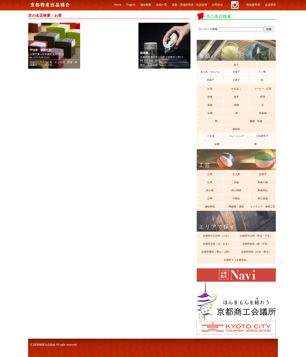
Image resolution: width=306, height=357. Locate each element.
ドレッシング (236, 136)
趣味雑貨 (210, 206)
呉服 (236, 182)
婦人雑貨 (236, 190)
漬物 (236, 104)
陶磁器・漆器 (236, 206)
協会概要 (145, 4)
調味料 (236, 129)
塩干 (236, 96)
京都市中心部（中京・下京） (256, 235)
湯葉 (209, 104)
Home (117, 4)
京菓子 (236, 71)
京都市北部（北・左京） (216, 243)
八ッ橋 (262, 71)
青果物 (262, 113)
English (130, 4)
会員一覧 (161, 4)
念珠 (209, 198)
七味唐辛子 (262, 136)
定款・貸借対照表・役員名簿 (189, 4)
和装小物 (263, 182)
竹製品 (236, 198)
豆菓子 (236, 79)
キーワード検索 (208, 29)
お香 (209, 174)
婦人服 (210, 190)
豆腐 (209, 113)
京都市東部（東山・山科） (216, 251)
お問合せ (217, 4)
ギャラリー (235, 5)
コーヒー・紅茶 (262, 88)
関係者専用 (253, 4)
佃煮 (209, 96)
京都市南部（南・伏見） (256, 243)
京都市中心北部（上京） (216, 235)
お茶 (209, 88)
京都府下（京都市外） (236, 260)
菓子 (236, 64)
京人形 (236, 174)
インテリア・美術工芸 (262, 206)
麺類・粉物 (256, 121)
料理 (262, 96)
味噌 (216, 144)
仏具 (209, 182)
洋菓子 (210, 79)
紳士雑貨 (263, 198)
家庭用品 (263, 190)
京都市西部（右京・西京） (256, 251)
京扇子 (262, 174)
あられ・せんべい (210, 71)
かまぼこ (236, 88)
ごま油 (210, 136)
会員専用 (270, 4)
